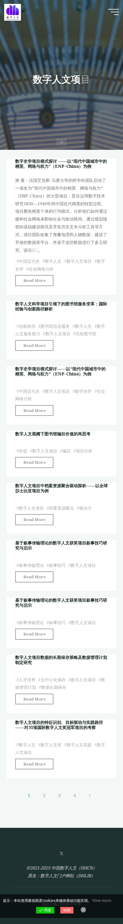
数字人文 (53, 261)
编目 (66, 451)
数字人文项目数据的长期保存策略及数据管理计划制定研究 (61, 659)
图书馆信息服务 (55, 326)
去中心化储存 (53, 680)
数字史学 (83, 391)
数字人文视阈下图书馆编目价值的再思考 (52, 434)
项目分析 (84, 451)
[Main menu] (113, 12)
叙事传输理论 (31, 565)
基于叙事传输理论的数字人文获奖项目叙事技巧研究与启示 (61, 545)
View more (101, 900)
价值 (23, 451)
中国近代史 (29, 261)
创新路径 (27, 326)
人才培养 (27, 680)
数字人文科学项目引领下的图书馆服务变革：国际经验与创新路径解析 (61, 306)
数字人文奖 (51, 745)
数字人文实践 (79, 745)
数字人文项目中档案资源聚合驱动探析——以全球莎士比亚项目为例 (61, 488)
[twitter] (61, 853)
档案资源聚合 (61, 508)
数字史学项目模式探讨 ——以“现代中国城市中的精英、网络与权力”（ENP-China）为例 (61, 163)
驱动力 (85, 508)
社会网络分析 (41, 268)
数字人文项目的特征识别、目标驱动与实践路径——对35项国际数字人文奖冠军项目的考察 (59, 724)
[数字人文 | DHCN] (12, 12)
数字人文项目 (79, 261)
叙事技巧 (57, 565)
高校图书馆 (86, 333)
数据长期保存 (53, 687)
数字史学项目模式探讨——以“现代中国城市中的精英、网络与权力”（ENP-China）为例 (60, 371)
